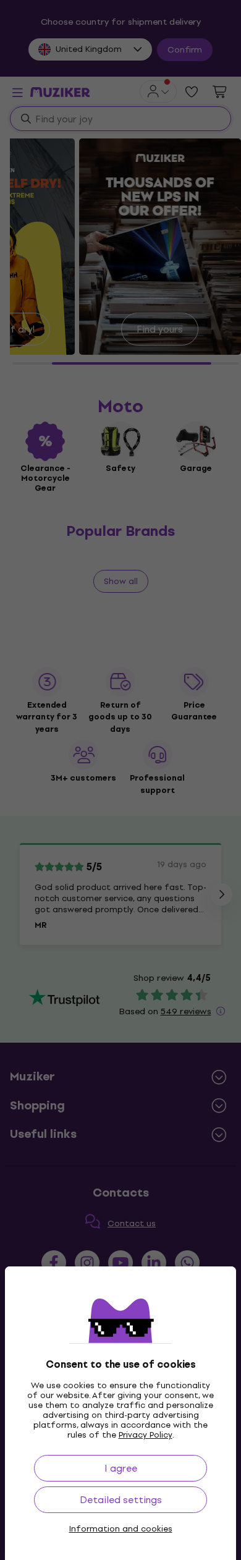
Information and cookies (120, 1529)
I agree (120, 1468)
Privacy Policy (145, 1434)
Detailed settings (121, 1499)
